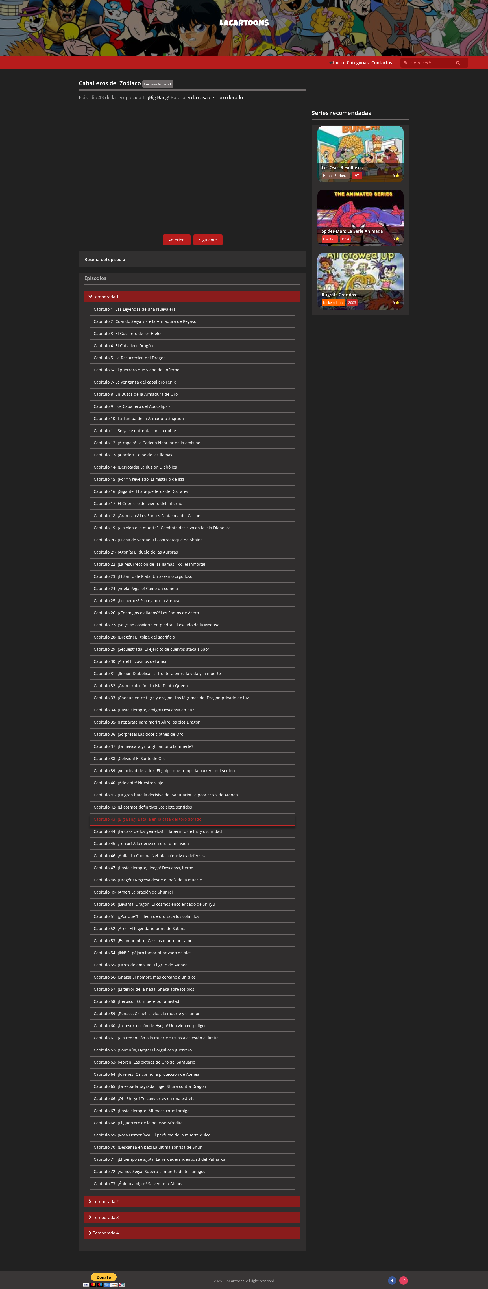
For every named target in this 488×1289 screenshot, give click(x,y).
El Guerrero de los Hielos (128, 333)
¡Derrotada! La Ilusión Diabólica (135, 467)
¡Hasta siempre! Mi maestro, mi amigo (141, 1110)
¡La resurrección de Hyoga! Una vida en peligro (150, 1025)
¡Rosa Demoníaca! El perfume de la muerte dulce (152, 1135)
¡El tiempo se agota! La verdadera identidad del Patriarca (159, 1159)
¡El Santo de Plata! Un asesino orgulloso (143, 576)
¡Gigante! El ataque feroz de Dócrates (141, 491)
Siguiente (208, 240)
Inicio (338, 62)
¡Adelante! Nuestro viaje (128, 782)
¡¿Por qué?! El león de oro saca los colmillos (146, 916)
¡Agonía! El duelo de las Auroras (136, 552)
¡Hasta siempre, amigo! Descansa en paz (144, 710)
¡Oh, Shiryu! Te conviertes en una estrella (145, 1098)
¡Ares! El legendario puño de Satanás (141, 928)
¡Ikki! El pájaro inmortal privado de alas (142, 952)
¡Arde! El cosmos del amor (130, 661)
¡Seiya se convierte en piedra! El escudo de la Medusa (156, 625)
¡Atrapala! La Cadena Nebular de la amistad (147, 442)
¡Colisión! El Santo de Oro (129, 758)
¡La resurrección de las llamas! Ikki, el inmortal (149, 564)
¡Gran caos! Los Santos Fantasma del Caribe (147, 515)
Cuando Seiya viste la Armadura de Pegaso (145, 321)
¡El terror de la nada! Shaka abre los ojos (144, 989)
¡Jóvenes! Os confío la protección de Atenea (146, 1074)
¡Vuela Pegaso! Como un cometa (136, 588)
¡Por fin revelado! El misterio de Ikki (139, 479)
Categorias (358, 62)
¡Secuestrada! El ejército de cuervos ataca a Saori (152, 649)
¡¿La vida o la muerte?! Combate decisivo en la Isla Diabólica (162, 527)
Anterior (176, 240)
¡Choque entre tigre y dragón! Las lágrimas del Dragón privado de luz (171, 697)
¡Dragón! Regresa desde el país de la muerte (148, 880)
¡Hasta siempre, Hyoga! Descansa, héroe (143, 867)
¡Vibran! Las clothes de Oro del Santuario (144, 1062)
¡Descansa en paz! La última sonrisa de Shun (148, 1147)
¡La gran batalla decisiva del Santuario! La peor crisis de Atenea (166, 795)
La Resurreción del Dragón (130, 357)
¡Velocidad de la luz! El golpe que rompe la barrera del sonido (164, 770)
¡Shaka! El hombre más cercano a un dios (145, 977)
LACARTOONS (244, 24)
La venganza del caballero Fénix (135, 382)
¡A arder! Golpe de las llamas (133, 455)
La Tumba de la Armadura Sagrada (139, 418)
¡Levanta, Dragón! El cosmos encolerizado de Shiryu (154, 904)
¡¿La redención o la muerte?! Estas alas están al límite (156, 1037)
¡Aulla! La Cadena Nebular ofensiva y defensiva (150, 855)
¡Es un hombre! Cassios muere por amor (144, 940)
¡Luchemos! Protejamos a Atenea (136, 600)
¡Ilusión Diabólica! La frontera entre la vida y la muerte (157, 673)
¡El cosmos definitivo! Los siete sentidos (143, 807)
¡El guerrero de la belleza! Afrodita (138, 1122)
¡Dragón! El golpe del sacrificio (134, 637)
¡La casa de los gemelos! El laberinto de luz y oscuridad (158, 831)
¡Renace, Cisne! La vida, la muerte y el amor (147, 1013)
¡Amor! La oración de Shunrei (133, 892)
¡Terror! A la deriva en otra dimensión (141, 843)
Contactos (381, 62)
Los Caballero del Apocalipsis (132, 406)
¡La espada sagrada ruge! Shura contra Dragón (150, 1086)
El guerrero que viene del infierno (136, 370)
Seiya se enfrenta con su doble (135, 430)
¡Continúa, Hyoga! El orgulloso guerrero (143, 1050)
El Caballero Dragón (123, 345)
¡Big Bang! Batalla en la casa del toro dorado (147, 819)
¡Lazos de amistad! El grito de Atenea (141, 965)
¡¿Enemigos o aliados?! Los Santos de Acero (146, 612)
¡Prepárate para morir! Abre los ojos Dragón (147, 722)
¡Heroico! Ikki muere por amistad (136, 1001)
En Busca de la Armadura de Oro (136, 394)
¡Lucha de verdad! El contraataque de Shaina (148, 540)
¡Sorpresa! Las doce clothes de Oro (138, 734)
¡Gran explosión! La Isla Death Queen (141, 685)
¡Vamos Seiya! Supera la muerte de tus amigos (149, 1171)
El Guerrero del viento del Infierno (138, 503)
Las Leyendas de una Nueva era (135, 309)
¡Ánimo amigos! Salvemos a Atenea (139, 1183)
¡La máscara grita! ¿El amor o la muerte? (143, 746)
